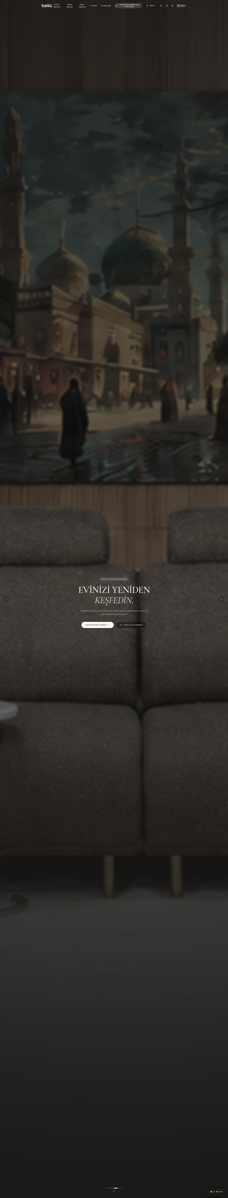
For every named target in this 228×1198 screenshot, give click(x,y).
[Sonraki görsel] (221, 599)
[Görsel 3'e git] (117, 1188)
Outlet (93, 6)
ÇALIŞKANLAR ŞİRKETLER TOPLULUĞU (129, 6)
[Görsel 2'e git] (115, 1188)
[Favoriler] (167, 6)
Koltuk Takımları (56, 5)
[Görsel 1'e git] (112, 1188)
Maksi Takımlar (69, 5)
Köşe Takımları (82, 5)
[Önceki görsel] (7, 599)
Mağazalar (107, 6)
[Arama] (161, 6)
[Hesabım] (172, 6)
